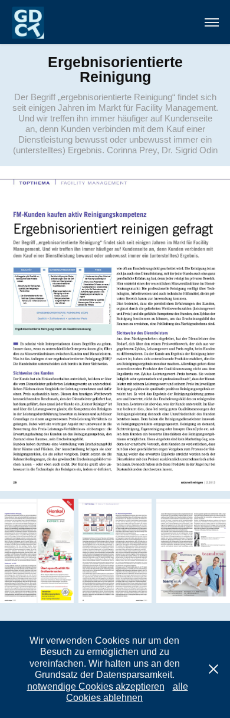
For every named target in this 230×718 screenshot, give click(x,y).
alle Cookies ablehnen (127, 692)
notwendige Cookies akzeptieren (96, 686)
